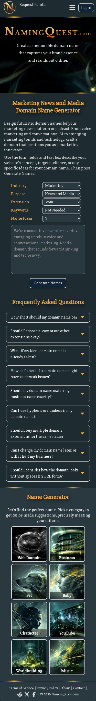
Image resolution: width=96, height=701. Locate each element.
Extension (20, 202)
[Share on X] (26, 694)
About (65, 688)
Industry (19, 185)
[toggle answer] (82, 317)
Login (86, 7)
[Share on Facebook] (34, 694)
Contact (79, 688)
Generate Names (48, 283)
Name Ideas (22, 218)
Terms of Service (21, 688)
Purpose (18, 193)
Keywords (20, 210)
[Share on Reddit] (19, 694)
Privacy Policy (47, 688)
